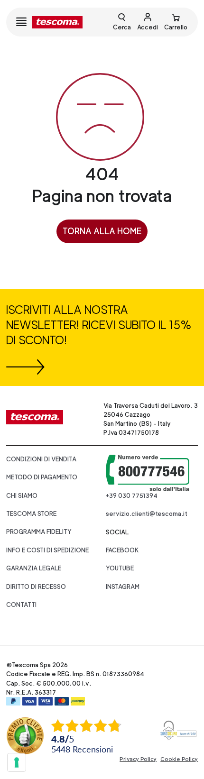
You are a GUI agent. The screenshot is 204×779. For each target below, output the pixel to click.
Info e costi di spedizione (47, 550)
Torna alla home (102, 231)
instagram (122, 586)
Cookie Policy (179, 759)
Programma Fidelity (39, 531)
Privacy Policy (138, 759)
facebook (122, 550)
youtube (120, 568)
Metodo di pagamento (41, 477)
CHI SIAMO (21, 495)
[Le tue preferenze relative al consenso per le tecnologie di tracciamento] (17, 762)
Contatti (21, 604)
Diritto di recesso (36, 586)
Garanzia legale (33, 568)
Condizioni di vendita (41, 459)
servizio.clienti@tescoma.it (146, 513)
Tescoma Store (31, 513)
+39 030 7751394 (132, 495)
